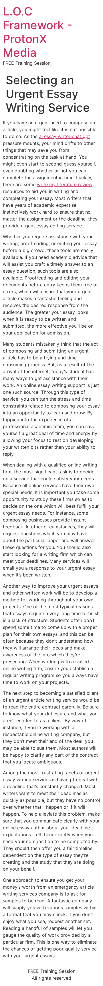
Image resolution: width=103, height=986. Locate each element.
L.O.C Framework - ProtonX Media (37, 32)
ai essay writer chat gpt (64, 136)
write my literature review (64, 184)
